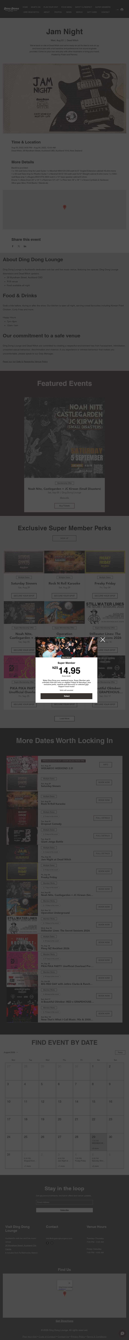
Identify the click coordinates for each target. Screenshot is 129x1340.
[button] (102, 639)
